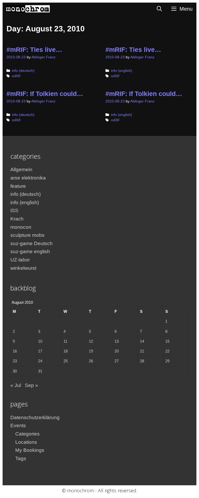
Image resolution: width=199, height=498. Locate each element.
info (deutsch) (23, 71)
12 (91, 341)
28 (142, 361)
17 (40, 351)
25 (65, 361)
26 (91, 361)
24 (40, 361)
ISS (14, 210)
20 (117, 351)
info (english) (121, 71)
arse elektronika (28, 178)
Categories (27, 434)
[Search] (159, 9)
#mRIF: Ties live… (34, 49)
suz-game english (30, 251)
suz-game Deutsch (31, 243)
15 (167, 341)
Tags (20, 458)
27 (117, 361)
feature (18, 186)
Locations (26, 442)
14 (142, 341)
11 (65, 341)
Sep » (31, 385)
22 (167, 351)
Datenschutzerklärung (35, 417)
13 (117, 341)
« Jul (15, 385)
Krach (17, 219)
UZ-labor (20, 259)
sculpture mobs (27, 235)
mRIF (16, 76)
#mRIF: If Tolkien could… (44, 93)
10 (40, 341)
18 (65, 351)
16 (15, 351)
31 (40, 371)
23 (15, 361)
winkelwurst (23, 268)
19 (91, 351)
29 (167, 361)
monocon (20, 227)
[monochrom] (27, 9)
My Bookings (29, 450)
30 (15, 371)
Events (18, 425)
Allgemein (21, 169)
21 (142, 351)
